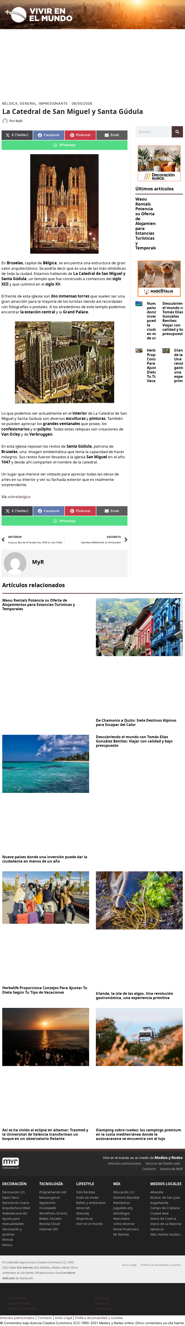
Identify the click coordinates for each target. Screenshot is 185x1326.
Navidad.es (121, 1203)
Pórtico (7, 1245)
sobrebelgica (19, 496)
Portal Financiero (126, 1229)
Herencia (157, 1229)
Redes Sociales (50, 1218)
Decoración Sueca (15, 1203)
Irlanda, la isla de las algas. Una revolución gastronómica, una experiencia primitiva (134, 995)
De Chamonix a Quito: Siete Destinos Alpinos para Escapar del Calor (136, 722)
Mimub (7, 1239)
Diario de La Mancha (165, 1224)
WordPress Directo (53, 1213)
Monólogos (121, 1213)
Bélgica (10, 104)
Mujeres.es (84, 1218)
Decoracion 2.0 (13, 1192)
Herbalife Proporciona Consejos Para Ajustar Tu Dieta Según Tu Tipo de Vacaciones (44, 990)
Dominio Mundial (126, 1197)
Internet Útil (48, 1229)
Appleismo (47, 1203)
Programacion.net (52, 1192)
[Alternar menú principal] (175, 14)
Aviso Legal (129, 1265)
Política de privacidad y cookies (161, 1265)
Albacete (156, 1192)
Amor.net (83, 1208)
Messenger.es (49, 1197)
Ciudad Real (159, 1213)
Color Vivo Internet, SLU (24, 1267)
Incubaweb (47, 1208)
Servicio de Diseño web (163, 1163)
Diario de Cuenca (163, 1218)
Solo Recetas (85, 1192)
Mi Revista (121, 1234)
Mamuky (82, 1213)
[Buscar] (177, 131)
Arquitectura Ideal (16, 1208)
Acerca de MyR (171, 1169)
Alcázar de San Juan (165, 1197)
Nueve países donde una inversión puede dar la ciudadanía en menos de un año (44, 859)
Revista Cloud (49, 1224)
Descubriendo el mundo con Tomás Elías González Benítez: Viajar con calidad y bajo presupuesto (134, 741)
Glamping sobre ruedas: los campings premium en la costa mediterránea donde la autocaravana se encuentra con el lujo (138, 1134)
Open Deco (10, 1197)
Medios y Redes (169, 1157)
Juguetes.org (123, 1208)
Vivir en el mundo (89, 1224)
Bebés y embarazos (91, 1203)
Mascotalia (121, 1218)
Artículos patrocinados (124, 1163)
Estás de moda (87, 1197)
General (28, 104)
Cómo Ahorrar (123, 1224)
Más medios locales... (166, 1234)
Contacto (149, 1169)
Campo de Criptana (165, 1208)
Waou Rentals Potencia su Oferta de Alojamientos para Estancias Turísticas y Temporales (148, 223)
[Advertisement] (92, 63)
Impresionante (53, 104)
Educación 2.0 (123, 1192)
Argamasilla (159, 1203)
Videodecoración (14, 1213)
